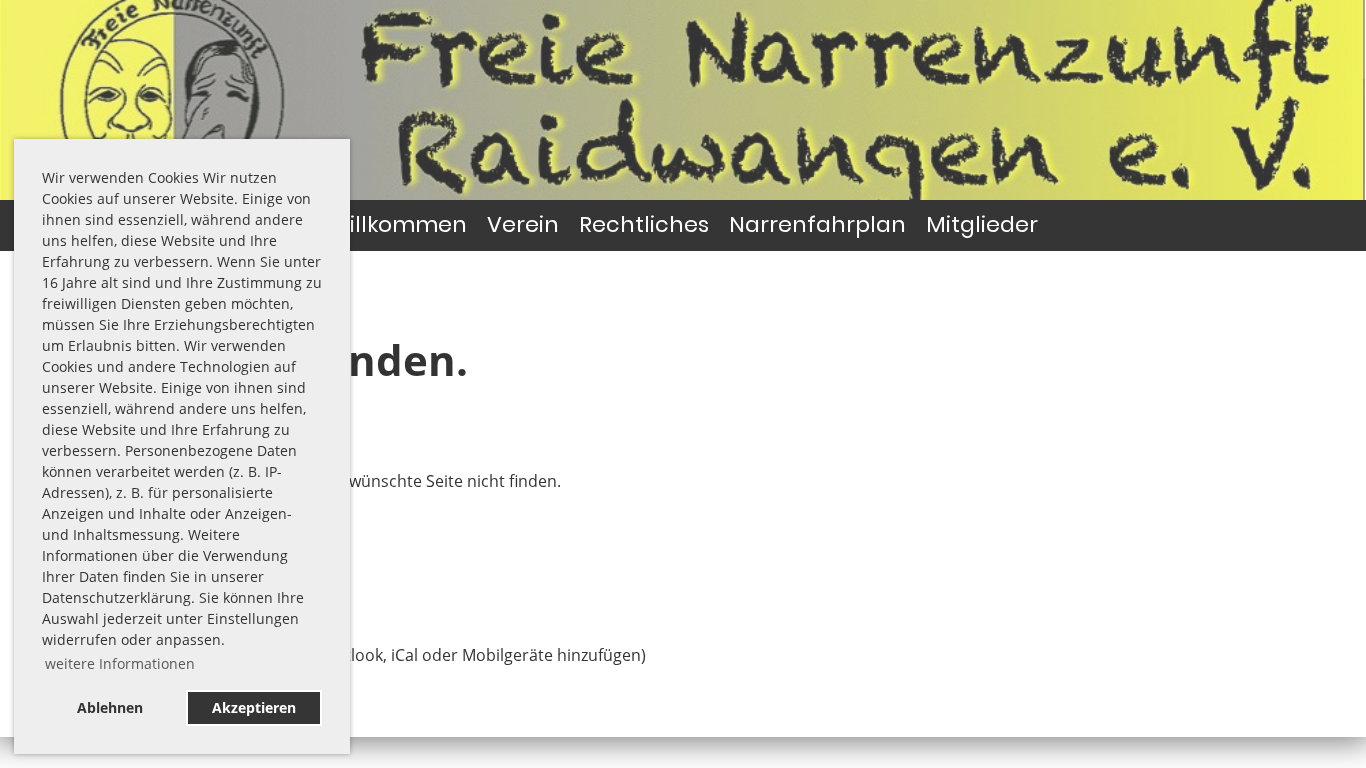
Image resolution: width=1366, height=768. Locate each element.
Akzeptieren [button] (254, 707)
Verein (523, 224)
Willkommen (398, 224)
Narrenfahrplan (817, 224)
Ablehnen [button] (110, 707)
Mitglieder (982, 224)
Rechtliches (644, 224)
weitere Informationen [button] (120, 663)
